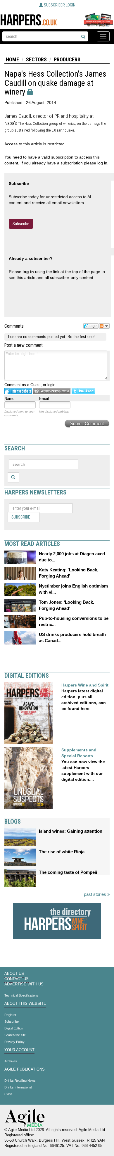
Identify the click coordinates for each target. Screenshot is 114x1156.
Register (10, 1015)
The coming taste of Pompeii (68, 872)
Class (8, 1094)
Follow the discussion (104, 326)
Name (9, 398)
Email (44, 398)
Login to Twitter (83, 391)
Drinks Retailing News (20, 1080)
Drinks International (18, 1087)
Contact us (16, 979)
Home (12, 59)
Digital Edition (13, 1028)
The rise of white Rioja (61, 851)
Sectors (36, 59)
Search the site (15, 1035)
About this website (25, 1004)
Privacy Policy (14, 1042)
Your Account (19, 1050)
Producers (67, 59)
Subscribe (21, 223)
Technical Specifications (21, 995)
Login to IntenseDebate (18, 391)
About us (14, 974)
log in (28, 271)
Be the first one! (81, 336)
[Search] (83, 37)
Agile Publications (24, 1069)
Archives (10, 1061)
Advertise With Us (24, 984)
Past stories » (97, 894)
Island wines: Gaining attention (70, 831)
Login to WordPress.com (51, 391)
